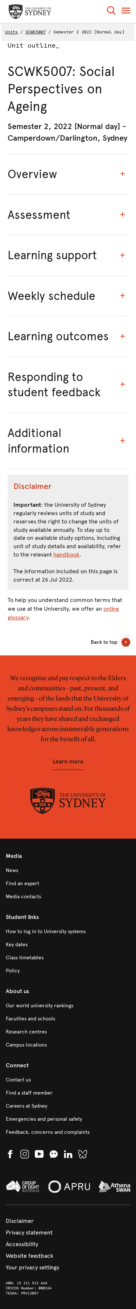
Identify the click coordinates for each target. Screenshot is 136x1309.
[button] (111, 11)
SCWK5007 (35, 32)
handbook (66, 554)
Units (11, 32)
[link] (68, 870)
